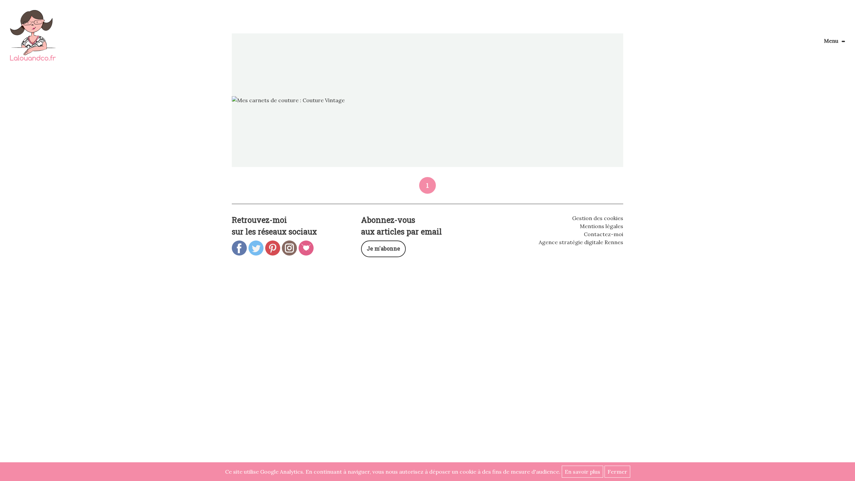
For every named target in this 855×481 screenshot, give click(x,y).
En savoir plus (582, 471)
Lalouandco (33, 39)
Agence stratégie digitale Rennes (581, 242)
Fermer (617, 471)
